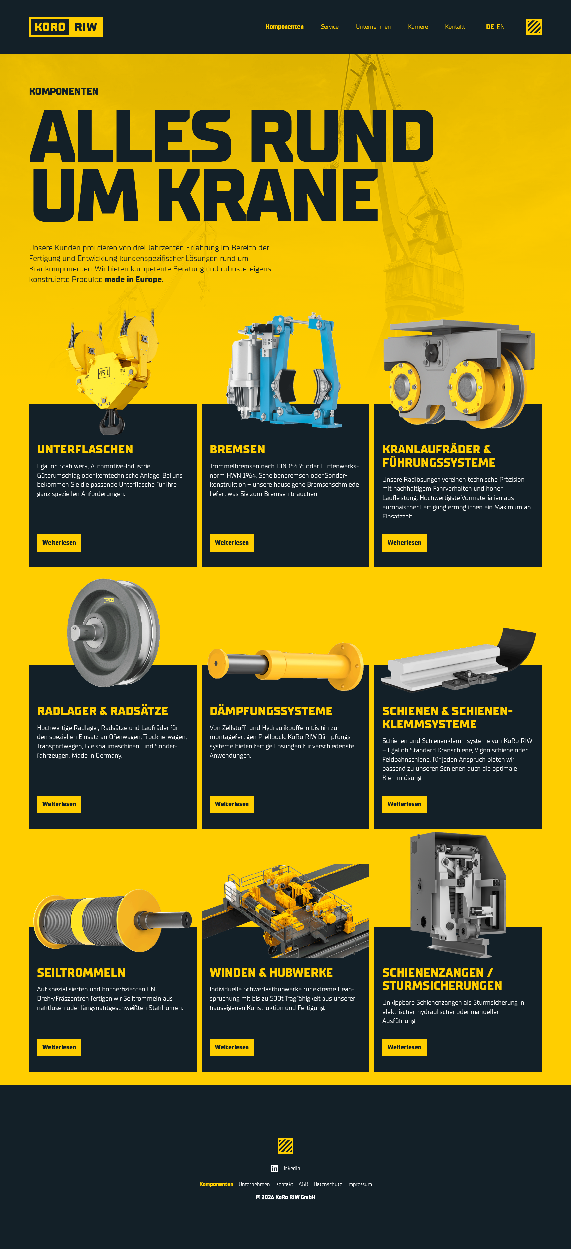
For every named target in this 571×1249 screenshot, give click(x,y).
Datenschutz (328, 1184)
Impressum (359, 1184)
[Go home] (66, 27)
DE (490, 27)
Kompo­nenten (285, 26)
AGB (303, 1184)
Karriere (418, 26)
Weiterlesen (59, 542)
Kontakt (455, 26)
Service (330, 26)
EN (501, 27)
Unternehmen (373, 26)
